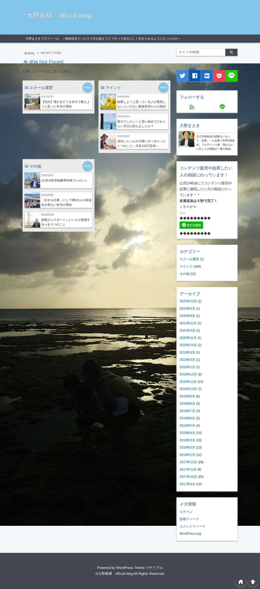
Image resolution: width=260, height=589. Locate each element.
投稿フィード (189, 519)
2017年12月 (188, 462)
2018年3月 (187, 440)
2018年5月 (187, 425)
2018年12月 (188, 374)
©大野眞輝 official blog (114, 574)
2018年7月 (187, 411)
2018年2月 (187, 447)
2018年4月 (187, 433)
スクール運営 (189, 259)
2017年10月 (188, 476)
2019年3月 (187, 359)
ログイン (186, 511)
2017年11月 (188, 469)
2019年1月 (187, 367)
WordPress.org (190, 533)
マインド (186, 266)
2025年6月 (187, 308)
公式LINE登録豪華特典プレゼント (64, 180)
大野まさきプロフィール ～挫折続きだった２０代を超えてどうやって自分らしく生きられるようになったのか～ (103, 38)
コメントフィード (193, 526)
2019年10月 (188, 345)
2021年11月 (188, 323)
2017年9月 (187, 484)
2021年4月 (187, 330)
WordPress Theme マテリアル (139, 568)
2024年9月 (187, 316)
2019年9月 (187, 352)
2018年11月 (188, 381)
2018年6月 (187, 418)
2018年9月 (187, 396)
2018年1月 (187, 455)
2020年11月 (188, 338)
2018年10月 (188, 389)
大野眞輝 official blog (59, 15)
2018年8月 (187, 403)
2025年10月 (188, 301)
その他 (184, 274)
